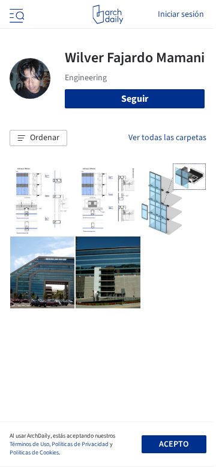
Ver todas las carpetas (167, 138)
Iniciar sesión (181, 14)
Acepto (173, 444)
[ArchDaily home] (107, 14)
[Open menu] (15, 14)
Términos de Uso (29, 444)
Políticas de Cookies (34, 452)
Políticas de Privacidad (80, 444)
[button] (38, 138)
